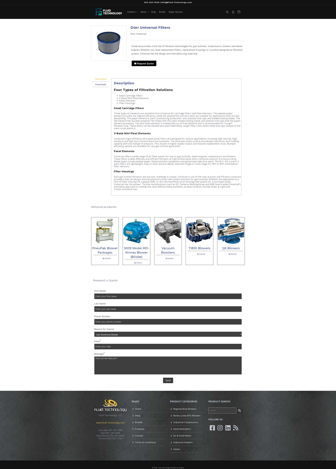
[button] (132, 12)
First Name (100, 290)
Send (168, 380)
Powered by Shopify (177, 468)
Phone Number (102, 316)
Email (97, 341)
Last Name (100, 303)
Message (99, 353)
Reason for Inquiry (104, 329)
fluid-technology (164, 468)
